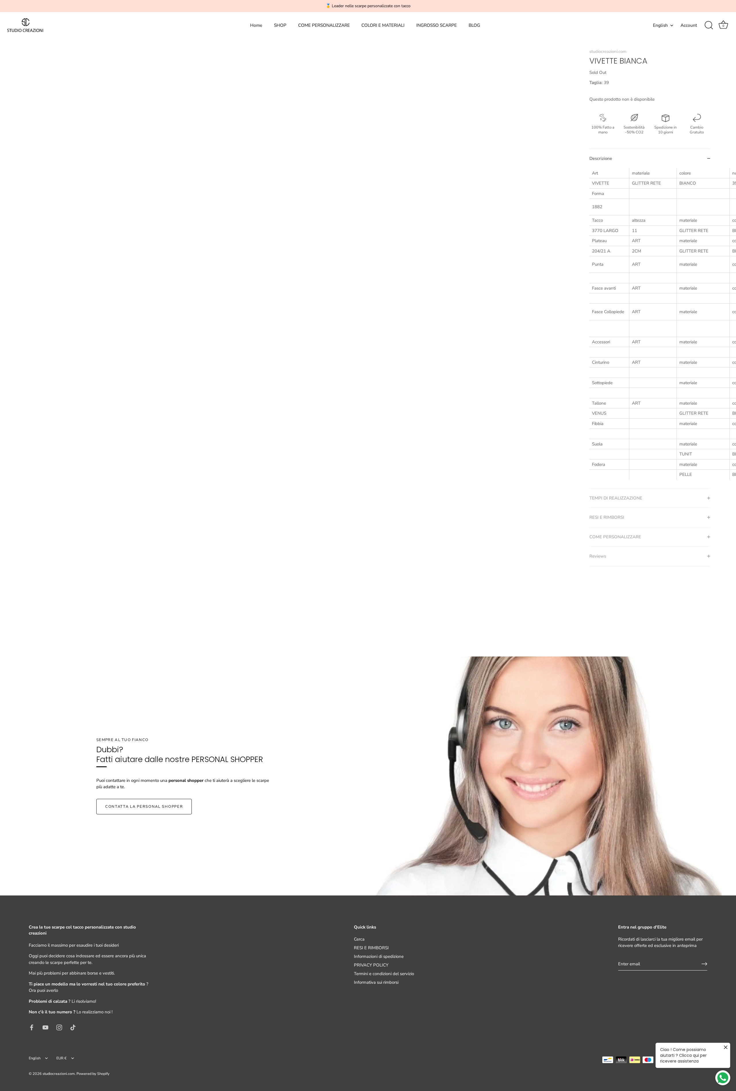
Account (689, 25)
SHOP (280, 25)
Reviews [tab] (597, 556)
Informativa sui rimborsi (376, 982)
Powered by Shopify (93, 1073)
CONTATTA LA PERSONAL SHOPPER (144, 806)
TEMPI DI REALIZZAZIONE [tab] (615, 498)
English (660, 25)
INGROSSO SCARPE (436, 25)
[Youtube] (45, 1027)
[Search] (708, 25)
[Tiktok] (73, 1027)
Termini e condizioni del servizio (384, 974)
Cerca (359, 939)
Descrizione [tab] (600, 158)
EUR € (61, 1058)
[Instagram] (59, 1027)
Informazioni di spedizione (379, 956)
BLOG (474, 25)
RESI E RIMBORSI (371, 948)
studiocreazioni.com (607, 51)
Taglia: (596, 82)
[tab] (649, 328)
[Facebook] (31, 1027)
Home (256, 25)
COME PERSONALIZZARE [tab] (615, 537)
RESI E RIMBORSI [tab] (606, 517)
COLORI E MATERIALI (383, 25)
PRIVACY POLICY (371, 965)
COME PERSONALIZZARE (324, 25)
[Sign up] (704, 964)
